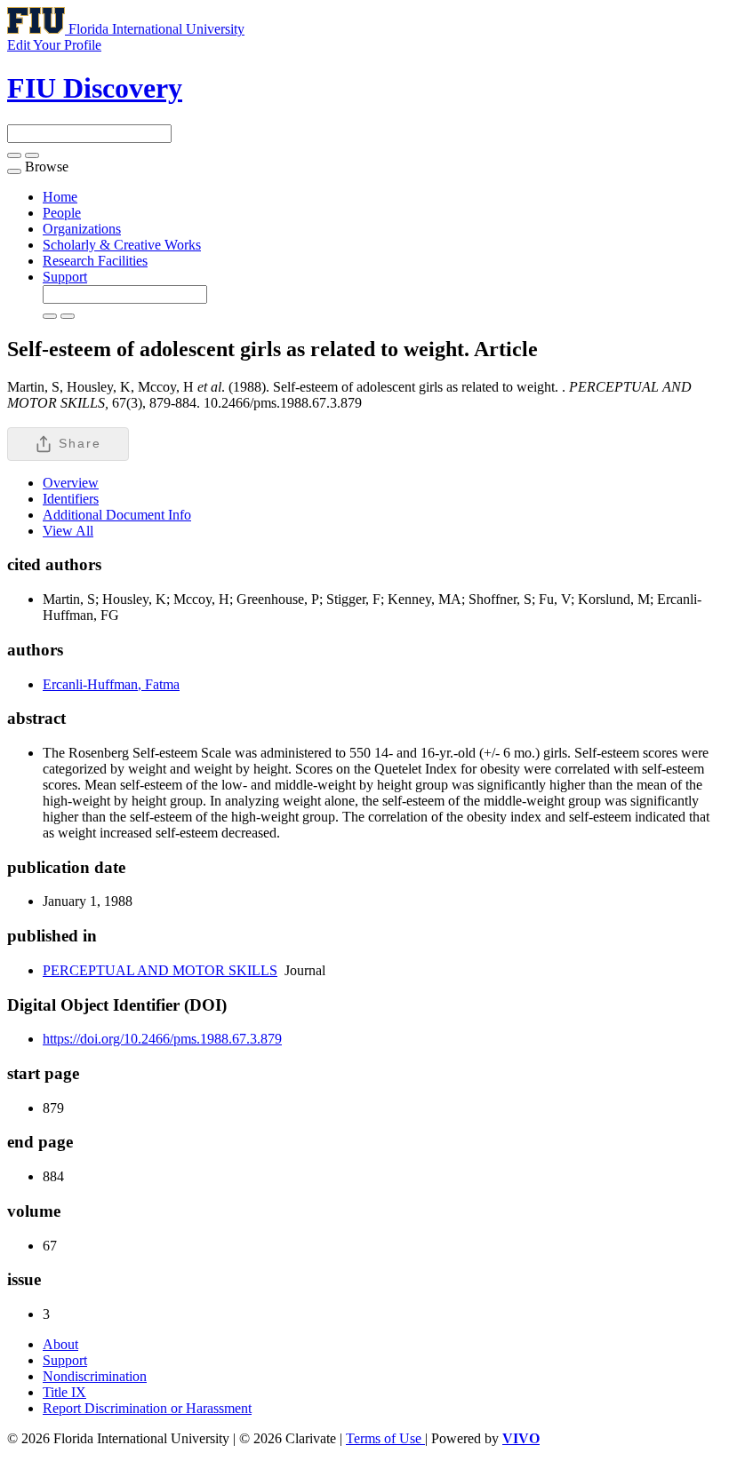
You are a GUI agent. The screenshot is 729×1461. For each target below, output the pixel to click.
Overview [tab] (71, 482)
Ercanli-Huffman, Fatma (111, 684)
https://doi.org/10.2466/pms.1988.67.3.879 (162, 1038)
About (60, 1344)
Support (65, 276)
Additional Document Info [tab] (117, 514)
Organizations (82, 228)
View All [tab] (68, 530)
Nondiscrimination (95, 1376)
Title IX (64, 1392)
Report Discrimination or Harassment (147, 1408)
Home (60, 196)
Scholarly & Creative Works (122, 244)
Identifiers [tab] (71, 498)
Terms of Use (385, 1438)
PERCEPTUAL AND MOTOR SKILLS (160, 970)
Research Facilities (95, 260)
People (62, 212)
